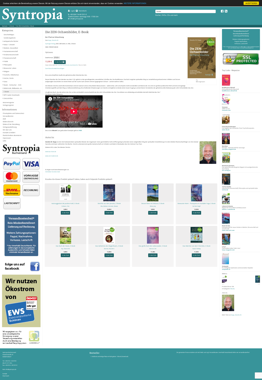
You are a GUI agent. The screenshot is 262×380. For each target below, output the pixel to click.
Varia (5, 81)
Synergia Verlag (50, 44)
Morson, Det (152, 249)
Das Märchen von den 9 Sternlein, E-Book (196, 246)
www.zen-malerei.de (51, 156)
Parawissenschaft (10, 58)
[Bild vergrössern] (202, 78)
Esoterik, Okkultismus (11, 75)
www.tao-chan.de (50, 151)
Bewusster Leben (10, 68)
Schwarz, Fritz (65, 206)
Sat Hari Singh (196, 206)
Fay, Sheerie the (65, 249)
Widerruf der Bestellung (11, 124)
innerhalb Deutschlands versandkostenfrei (68, 65)
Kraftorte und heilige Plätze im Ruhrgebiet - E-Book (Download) (110, 356)
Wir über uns (7, 130)
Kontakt (5, 374)
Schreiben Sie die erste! (52, 172)
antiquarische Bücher (11, 41)
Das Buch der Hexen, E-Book (65, 246)
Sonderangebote (10, 38)
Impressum (7, 138)
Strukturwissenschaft (11, 55)
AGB (4, 119)
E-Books (12, 26)
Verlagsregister (8, 105)
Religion (6, 71)
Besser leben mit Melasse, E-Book (152, 203)
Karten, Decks (9, 78)
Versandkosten (8, 116)
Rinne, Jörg (153, 206)
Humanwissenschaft (11, 51)
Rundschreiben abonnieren (12, 135)
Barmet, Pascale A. (109, 249)
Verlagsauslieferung (10, 127)
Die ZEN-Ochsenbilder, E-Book (25, 26)
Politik (6, 61)
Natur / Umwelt (9, 45)
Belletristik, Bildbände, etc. (13, 88)
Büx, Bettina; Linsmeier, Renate (109, 206)
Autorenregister (8, 102)
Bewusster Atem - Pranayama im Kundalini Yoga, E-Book (196, 203)
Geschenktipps (9, 34)
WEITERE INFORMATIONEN (135, 3)
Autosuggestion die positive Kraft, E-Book (65, 203)
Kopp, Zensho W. (53, 40)
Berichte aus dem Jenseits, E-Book (109, 203)
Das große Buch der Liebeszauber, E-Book (153, 246)
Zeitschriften (8, 98)
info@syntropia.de (76, 19)
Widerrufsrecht (8, 122)
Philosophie (8, 65)
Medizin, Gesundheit (11, 48)
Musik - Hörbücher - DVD (12, 85)
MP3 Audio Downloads (12, 95)
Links (4, 141)
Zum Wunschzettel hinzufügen (54, 68)
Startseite (4, 26)
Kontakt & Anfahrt (9, 132)
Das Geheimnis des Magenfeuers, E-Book (109, 246)
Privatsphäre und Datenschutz (13, 113)
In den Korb (58, 62)
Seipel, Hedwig (196, 249)
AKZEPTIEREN (251, 3)
